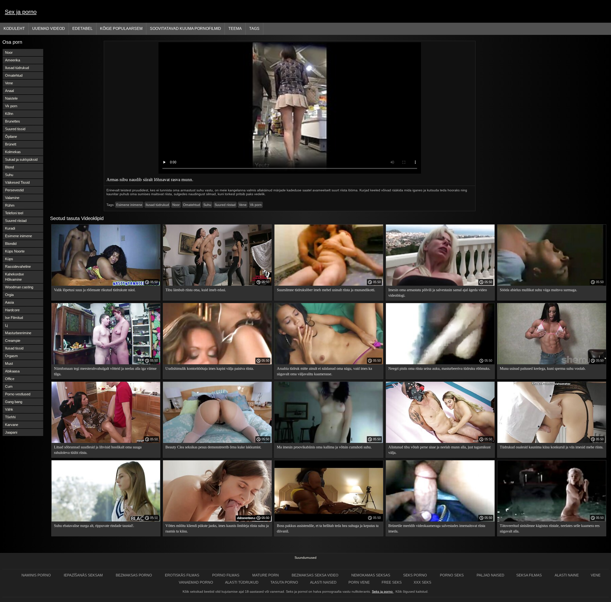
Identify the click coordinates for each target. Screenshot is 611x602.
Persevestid (14, 190)
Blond (9, 167)
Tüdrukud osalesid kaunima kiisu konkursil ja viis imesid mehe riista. (551, 447)
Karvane (11, 425)
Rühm (10, 205)
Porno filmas (226, 575)
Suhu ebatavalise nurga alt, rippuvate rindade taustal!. (94, 526)
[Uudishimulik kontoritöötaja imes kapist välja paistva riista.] (217, 363)
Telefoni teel (14, 213)
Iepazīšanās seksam (84, 575)
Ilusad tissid (14, 348)
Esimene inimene (18, 236)
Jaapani (11, 432)
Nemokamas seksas (371, 575)
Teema (235, 29)
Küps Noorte (15, 251)
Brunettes (12, 121)
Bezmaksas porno (134, 575)
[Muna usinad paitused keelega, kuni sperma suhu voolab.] (551, 363)
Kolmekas (13, 152)
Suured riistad (15, 221)
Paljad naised (490, 575)
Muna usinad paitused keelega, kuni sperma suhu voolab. (543, 368)
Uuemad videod (48, 29)
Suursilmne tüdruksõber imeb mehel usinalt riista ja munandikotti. (326, 290)
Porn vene (359, 582)
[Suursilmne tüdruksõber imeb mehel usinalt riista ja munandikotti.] (328, 284)
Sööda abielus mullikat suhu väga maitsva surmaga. (538, 290)
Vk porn (11, 106)
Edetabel (82, 29)
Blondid (10, 244)
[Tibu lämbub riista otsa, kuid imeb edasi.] (217, 284)
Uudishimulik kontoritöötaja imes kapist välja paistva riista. (209, 368)
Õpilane (11, 136)
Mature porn (266, 575)
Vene (9, 83)
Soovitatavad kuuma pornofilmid (185, 29)
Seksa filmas (529, 575)
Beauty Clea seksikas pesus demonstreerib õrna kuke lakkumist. (213, 447)
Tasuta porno (284, 582)
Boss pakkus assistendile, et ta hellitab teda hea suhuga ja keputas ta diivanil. (328, 528)
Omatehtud (13, 75)
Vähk (9, 409)
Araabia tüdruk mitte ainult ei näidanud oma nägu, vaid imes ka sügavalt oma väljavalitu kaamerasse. (324, 371)
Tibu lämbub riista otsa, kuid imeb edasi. (195, 290)
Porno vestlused (17, 394)
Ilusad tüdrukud (17, 68)
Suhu (9, 175)
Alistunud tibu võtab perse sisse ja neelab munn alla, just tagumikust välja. (439, 450)
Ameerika (12, 60)
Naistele (11, 98)
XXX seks (422, 582)
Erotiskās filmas (182, 575)
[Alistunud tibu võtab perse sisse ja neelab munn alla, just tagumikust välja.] (440, 442)
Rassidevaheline (18, 266)
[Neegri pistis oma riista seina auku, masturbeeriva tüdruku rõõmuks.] (440, 363)
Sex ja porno (21, 12)
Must (9, 363)
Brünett (10, 144)
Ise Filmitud (14, 318)
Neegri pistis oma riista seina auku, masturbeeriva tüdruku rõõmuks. (439, 368)
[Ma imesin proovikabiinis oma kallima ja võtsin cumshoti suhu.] (328, 442)
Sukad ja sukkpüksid (21, 159)
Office (9, 379)
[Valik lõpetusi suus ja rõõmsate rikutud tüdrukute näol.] (106, 284)
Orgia (9, 295)
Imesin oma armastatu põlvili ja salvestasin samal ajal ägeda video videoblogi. (437, 292)
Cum (9, 386)
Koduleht (14, 29)
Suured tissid (15, 129)
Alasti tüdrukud (241, 582)
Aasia (9, 302)
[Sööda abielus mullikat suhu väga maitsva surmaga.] (551, 284)
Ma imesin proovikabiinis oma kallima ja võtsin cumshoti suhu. (324, 447)
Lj (6, 325)
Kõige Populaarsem (121, 29)
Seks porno (415, 575)
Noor (9, 52)
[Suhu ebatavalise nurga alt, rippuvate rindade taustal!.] (106, 520)
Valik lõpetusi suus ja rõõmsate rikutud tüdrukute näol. (95, 290)
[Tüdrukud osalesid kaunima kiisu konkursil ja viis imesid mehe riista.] (551, 442)
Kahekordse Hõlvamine (14, 276)
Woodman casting (19, 287)
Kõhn (9, 114)
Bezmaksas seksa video (315, 575)
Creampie (12, 341)
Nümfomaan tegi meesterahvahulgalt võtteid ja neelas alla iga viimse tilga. (105, 371)
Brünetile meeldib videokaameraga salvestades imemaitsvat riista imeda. (436, 528)
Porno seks (452, 575)
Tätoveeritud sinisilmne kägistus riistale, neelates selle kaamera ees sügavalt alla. (550, 528)
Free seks (392, 582)
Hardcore (12, 310)
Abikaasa (12, 371)
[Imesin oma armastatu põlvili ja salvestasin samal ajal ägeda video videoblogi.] (440, 284)
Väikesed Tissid (17, 182)
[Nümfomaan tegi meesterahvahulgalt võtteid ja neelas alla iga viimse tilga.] (106, 363)
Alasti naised (323, 582)
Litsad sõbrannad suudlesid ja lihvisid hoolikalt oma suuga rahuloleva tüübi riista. (98, 450)
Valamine (12, 198)
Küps (9, 259)
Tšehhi (10, 417)
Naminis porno (36, 575)
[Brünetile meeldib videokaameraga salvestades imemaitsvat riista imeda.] (440, 520)
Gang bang (13, 402)
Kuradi (10, 228)
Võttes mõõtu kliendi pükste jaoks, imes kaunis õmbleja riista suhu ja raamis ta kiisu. (217, 528)
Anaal (9, 91)
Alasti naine (567, 575)
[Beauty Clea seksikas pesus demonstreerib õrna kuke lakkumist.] (217, 442)
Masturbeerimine (18, 333)
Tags (254, 29)
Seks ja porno (383, 591)
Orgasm (11, 356)
